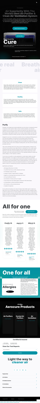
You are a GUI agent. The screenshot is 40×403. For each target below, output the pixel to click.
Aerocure (12, 398)
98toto (8, 402)
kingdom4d (33, 401)
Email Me (20, 352)
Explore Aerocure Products (19, 28)
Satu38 (17, 402)
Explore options (8, 318)
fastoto (5, 402)
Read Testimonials (31, 211)
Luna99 (1, 401)
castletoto (2, 402)
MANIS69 (25, 401)
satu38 (15, 402)
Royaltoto (11, 402)
